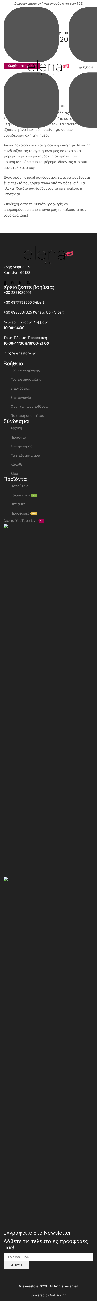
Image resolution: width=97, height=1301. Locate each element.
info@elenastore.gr (20, 353)
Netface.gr (58, 1295)
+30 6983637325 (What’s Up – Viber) (34, 312)
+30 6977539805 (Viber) (24, 302)
